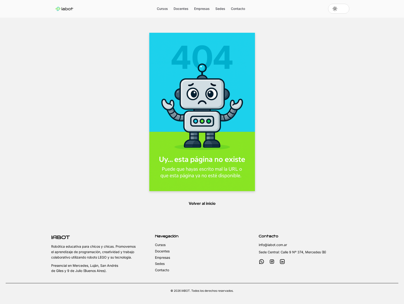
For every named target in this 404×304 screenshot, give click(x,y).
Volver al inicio (202, 203)
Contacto (238, 9)
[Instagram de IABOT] (272, 261)
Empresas (202, 9)
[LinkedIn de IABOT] (282, 261)
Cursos (162, 9)
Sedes (220, 9)
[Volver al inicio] (64, 8)
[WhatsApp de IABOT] (261, 261)
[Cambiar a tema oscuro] (338, 9)
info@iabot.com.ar (273, 245)
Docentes (181, 9)
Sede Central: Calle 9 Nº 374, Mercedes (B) (292, 252)
